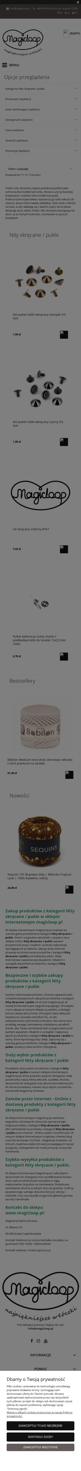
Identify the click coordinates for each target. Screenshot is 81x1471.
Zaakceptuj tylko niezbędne (40, 1425)
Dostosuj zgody (40, 1436)
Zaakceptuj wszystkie (40, 1447)
